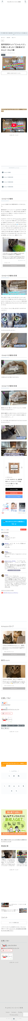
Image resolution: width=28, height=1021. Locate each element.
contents (12, 167)
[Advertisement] (14, 14)
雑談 (8, 728)
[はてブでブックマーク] (14, 776)
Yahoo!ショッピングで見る (14, 496)
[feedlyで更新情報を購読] (11, 790)
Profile (20, 1012)
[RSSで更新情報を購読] (16, 790)
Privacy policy (14, 1015)
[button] (18, 776)
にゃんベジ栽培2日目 (8, 182)
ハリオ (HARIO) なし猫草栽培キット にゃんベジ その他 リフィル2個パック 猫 (13, 481)
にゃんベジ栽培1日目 (8, 177)
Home (7, 1012)
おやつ (4, 725)
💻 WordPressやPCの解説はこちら (14, 523)
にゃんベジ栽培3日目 (8, 186)
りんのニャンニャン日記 (14, 2)
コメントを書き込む (14, 922)
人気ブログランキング (12, 709)
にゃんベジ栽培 (7, 172)
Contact (13, 1012)
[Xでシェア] (9, 776)
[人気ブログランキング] (4, 709)
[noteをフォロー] (18, 786)
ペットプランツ (19, 219)
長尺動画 (22, 725)
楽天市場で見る (14, 493)
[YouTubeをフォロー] (14, 786)
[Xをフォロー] (4, 786)
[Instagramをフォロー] (9, 786)
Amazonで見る (14, 489)
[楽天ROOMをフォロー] (23, 786)
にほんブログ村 (5, 704)
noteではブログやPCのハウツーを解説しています (14, 764)
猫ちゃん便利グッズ (13, 725)
